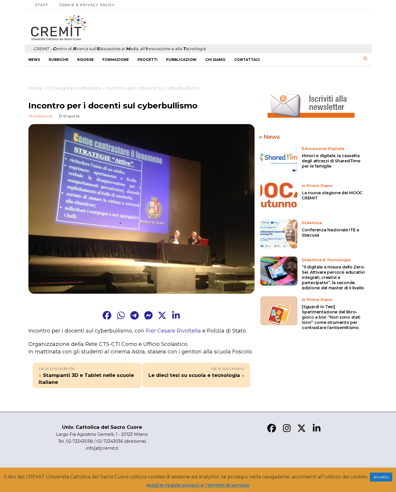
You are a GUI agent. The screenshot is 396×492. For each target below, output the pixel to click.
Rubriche (58, 59)
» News (269, 136)
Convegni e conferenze (74, 88)
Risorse (85, 59)
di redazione (40, 116)
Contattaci (247, 59)
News (34, 59)
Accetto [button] (381, 477)
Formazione (115, 59)
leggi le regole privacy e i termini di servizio (198, 485)
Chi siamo (215, 59)
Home (35, 88)
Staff (41, 5)
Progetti (147, 59)
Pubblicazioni (181, 59)
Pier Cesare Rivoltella (173, 331)
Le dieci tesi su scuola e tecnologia (194, 375)
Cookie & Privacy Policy (87, 5)
